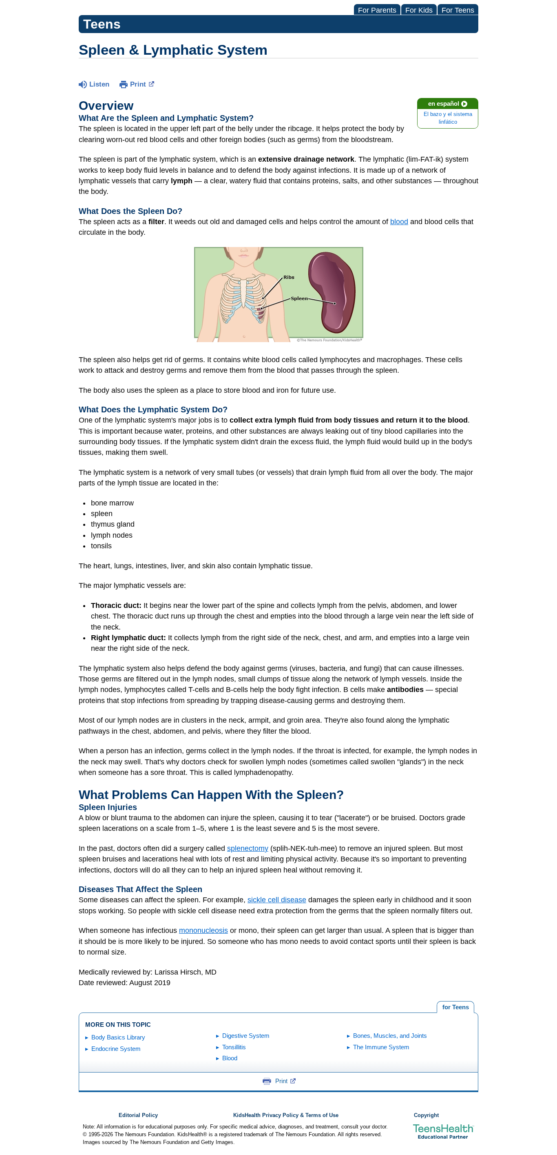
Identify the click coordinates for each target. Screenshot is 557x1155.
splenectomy (247, 848)
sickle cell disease (277, 900)
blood (399, 222)
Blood (229, 1058)
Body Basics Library (118, 1037)
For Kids (419, 10)
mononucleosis (203, 930)
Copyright (426, 1115)
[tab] (455, 1007)
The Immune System (381, 1047)
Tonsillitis (234, 1047)
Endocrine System (116, 1048)
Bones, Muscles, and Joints (390, 1035)
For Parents (377, 10)
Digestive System (246, 1035)
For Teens (458, 10)
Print (138, 84)
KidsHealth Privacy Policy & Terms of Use (285, 1115)
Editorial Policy (138, 1115)
